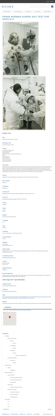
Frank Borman (15, 296)
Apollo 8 (4, 296)
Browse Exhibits (47, 11)
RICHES (8, 6)
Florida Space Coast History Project (22, 250)
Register (52, 1)
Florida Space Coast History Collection (9, 199)
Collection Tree (28, 11)
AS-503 (7, 296)
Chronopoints (4, 188)
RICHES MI (4, 269)
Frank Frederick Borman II (23, 296)
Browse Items (37, 11)
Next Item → (50, 409)
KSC (50, 296)
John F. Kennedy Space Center (34, 296)
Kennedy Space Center (44, 296)
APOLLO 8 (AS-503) (6, 275)
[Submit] (52, 6)
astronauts (11, 296)
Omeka (51, 414)
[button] (9, 317)
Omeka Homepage (18, 11)
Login (47, 1)
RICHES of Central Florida (42, 250)
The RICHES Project (6, 11)
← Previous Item (5, 409)
